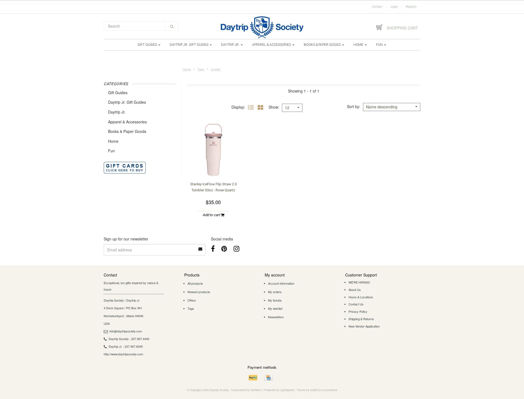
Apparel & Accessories (272, 45)
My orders (275, 292)
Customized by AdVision (246, 390)
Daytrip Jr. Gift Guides (189, 45)
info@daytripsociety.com (125, 331)
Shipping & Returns (361, 319)
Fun (379, 45)
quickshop (213, 166)
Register (411, 6)
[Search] (172, 26)
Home (358, 45)
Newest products (198, 292)
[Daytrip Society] (262, 27)
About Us (355, 289)
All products (195, 283)
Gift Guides (148, 45)
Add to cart (212, 215)
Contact (377, 6)
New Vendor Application (364, 326)
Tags (201, 69)
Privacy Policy (358, 311)
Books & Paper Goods (322, 45)
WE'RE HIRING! (359, 282)
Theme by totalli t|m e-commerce (317, 390)
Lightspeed (287, 390)
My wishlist (275, 308)
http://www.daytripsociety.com (123, 354)
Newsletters (276, 317)
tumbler (216, 69)
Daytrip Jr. (230, 45)
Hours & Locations (361, 297)
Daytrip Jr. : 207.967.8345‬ (126, 346)
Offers (191, 300)
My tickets (275, 300)
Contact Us (356, 304)
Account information (281, 283)
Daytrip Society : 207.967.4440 (129, 339)
